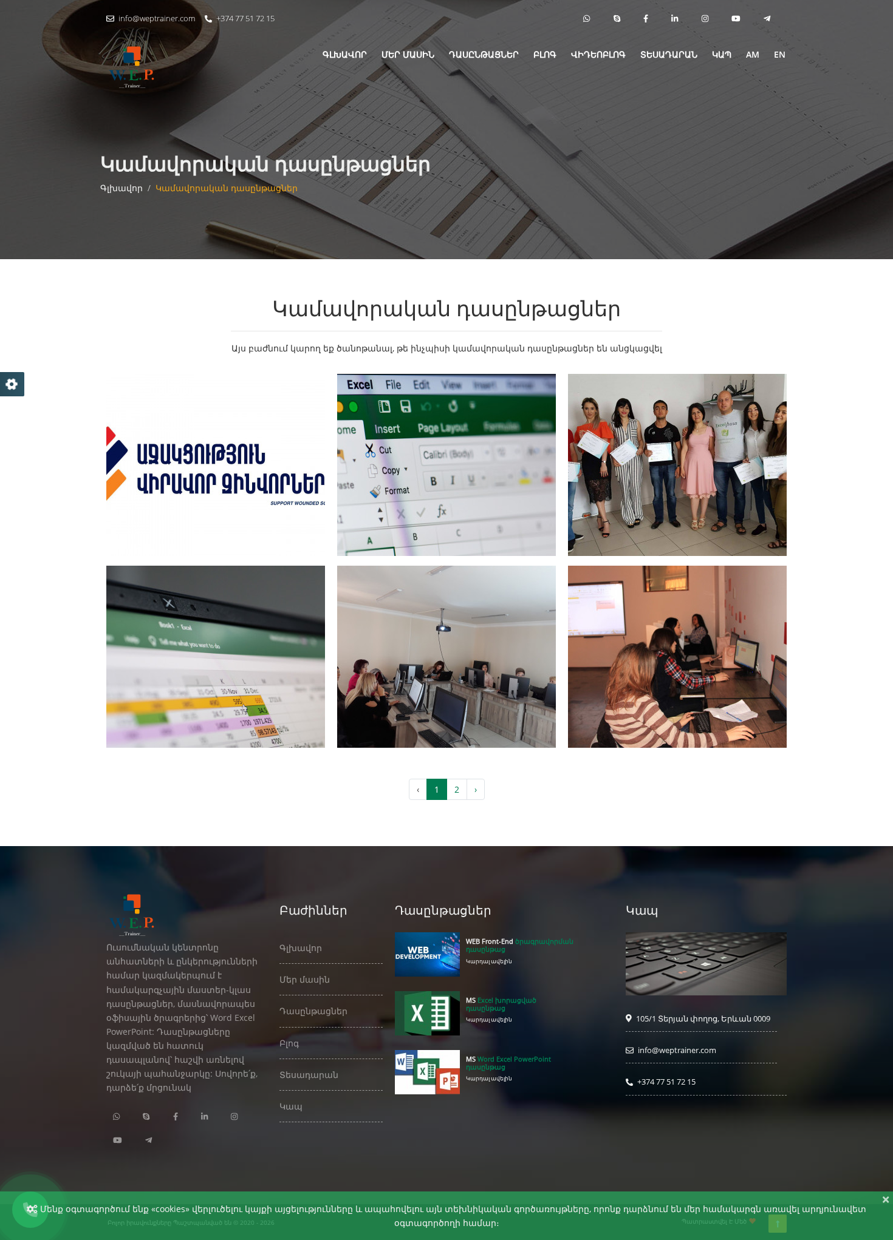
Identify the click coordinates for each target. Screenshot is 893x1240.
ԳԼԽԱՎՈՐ (345, 54)
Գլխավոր (121, 188)
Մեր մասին (304, 979)
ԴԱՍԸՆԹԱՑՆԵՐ (484, 54)
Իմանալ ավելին (213, 503)
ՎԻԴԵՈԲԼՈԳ (598, 54)
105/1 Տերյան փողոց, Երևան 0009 (702, 1018)
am (752, 54)
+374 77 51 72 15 (244, 18)
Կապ (291, 1106)
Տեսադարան (668, 54)
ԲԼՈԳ (544, 54)
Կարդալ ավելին (489, 961)
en (779, 54)
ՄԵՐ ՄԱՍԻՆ (407, 54)
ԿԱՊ (721, 54)
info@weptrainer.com (156, 18)
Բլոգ (289, 1043)
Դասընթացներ (313, 1011)
